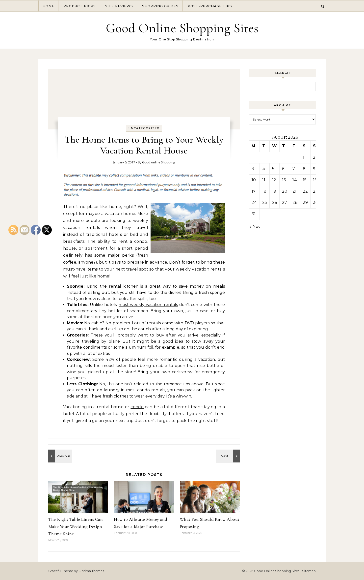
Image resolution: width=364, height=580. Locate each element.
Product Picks (79, 6)
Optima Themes (91, 571)
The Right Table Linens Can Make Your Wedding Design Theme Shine (75, 526)
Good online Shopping (158, 162)
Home (48, 6)
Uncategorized (144, 128)
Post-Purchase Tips (210, 6)
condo (137, 406)
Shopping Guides (160, 6)
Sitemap (309, 571)
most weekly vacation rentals (148, 304)
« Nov (255, 226)
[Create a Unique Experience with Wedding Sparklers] (228, 456)
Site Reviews (119, 6)
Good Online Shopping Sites (182, 28)
